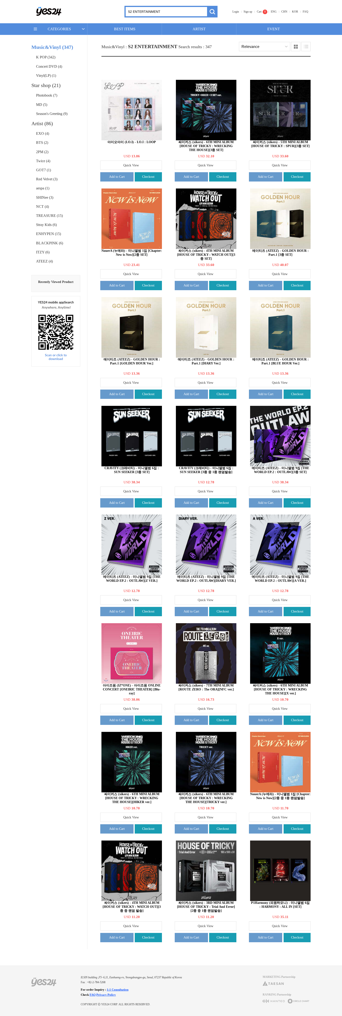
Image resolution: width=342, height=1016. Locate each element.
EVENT (273, 29)
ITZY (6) (43, 252)
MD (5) (41, 105)
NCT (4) (42, 207)
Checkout (148, 176)
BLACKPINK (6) (49, 243)
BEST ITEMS (124, 29)
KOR (295, 11)
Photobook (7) (46, 95)
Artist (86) (42, 123)
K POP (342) (45, 57)
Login (235, 11)
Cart (259, 11)
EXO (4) (42, 133)
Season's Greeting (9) (51, 114)
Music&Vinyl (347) (52, 47)
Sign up (248, 11)
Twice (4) (43, 161)
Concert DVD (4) (49, 66)
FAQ (305, 11)
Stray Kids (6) (46, 225)
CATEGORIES (59, 29)
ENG (274, 11)
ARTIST (199, 29)
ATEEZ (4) (44, 261)
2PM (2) (42, 152)
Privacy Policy (106, 994)
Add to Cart (117, 176)
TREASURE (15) (49, 216)
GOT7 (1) (43, 170)
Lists (306, 46)
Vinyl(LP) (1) (46, 75)
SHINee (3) (44, 197)
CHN (284, 11)
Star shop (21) (45, 85)
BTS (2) (42, 143)
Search (212, 12)
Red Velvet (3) (46, 179)
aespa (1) (42, 188)
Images (295, 46)
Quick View (131, 165)
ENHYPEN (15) (48, 234)
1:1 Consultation (117, 989)
